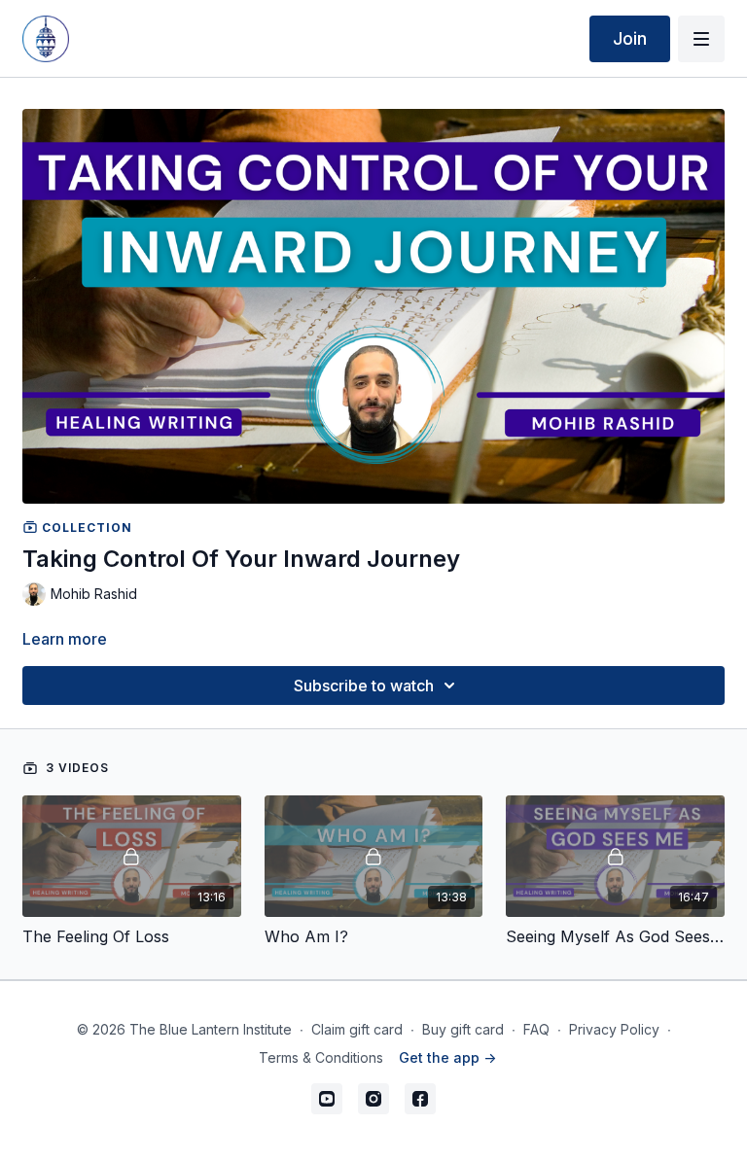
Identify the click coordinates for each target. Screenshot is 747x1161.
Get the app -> (447, 1057)
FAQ (536, 1029)
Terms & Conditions (321, 1057)
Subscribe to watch (364, 685)
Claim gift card (357, 1029)
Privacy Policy (614, 1029)
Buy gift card (463, 1029)
